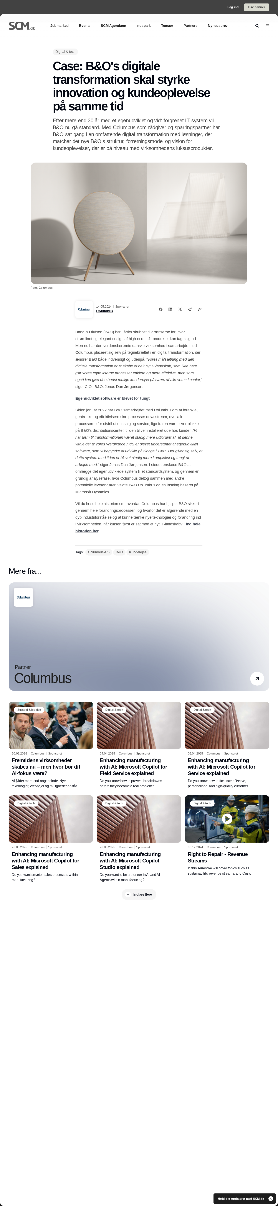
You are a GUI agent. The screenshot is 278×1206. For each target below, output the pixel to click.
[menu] (267, 26)
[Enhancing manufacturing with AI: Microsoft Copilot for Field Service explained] (139, 745)
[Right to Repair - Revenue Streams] (227, 835)
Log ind (233, 7)
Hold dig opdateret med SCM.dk (241, 1198)
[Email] (189, 309)
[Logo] (22, 25)
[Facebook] (160, 309)
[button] (257, 679)
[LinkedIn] (170, 309)
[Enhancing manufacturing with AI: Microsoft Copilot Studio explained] (139, 838)
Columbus (104, 311)
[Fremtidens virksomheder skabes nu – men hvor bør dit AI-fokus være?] (51, 745)
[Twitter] (180, 309)
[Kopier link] (200, 309)
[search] (257, 26)
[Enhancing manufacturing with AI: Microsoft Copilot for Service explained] (227, 745)
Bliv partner (256, 7)
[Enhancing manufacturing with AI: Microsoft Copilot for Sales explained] (51, 838)
